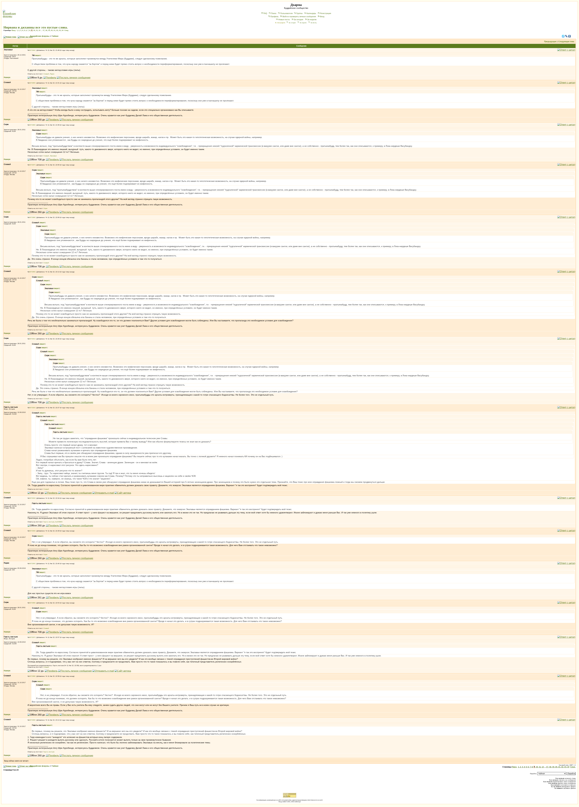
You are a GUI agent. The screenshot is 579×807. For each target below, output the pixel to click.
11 (37, 30)
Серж (45, 208)
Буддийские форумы (39, 36)
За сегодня (298, 20)
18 (46, 30)
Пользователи (286, 13)
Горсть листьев (48, 522)
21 (54, 30)
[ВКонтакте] (569, 36)
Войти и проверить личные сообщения (299, 17)
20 (52, 30)
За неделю (311, 20)
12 (39, 30)
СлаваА (46, 74)
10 (34, 30)
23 (60, 30)
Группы (299, 13)
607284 (32, 50)
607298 (32, 676)
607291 (32, 339)
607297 (32, 637)
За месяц (313, 22)
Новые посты (284, 20)
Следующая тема (566, 42)
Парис (52, 74)
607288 (32, 217)
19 (49, 30)
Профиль (274, 17)
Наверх (7, 77)
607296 (32, 603)
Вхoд (322, 17)
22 (57, 30)
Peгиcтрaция (325, 13)
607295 (32, 563)
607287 (32, 165)
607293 (32, 498)
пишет (38, 55)
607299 (32, 720)
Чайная (55, 36)
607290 (32, 272)
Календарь (311, 13)
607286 (32, 125)
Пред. (14, 30)
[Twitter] (563, 36)
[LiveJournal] (566, 36)
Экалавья (53, 156)
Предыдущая (550, 42)
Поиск (273, 13)
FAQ (265, 13)
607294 (32, 531)
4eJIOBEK (59, 522)
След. (66, 30)
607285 (32, 83)
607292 (32, 407)
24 (62, 30)
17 (43, 30)
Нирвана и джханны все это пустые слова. (35, 27)
